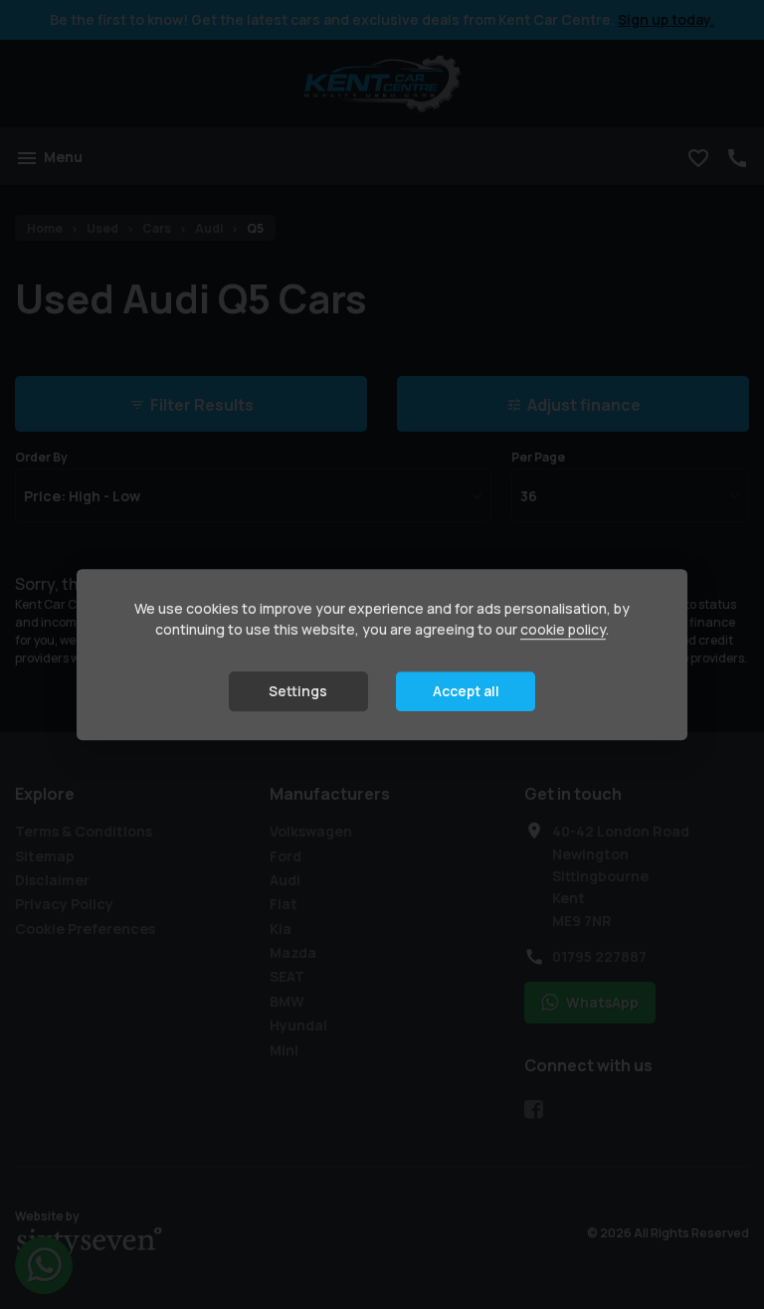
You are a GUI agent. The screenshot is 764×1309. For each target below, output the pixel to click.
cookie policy (563, 629)
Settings (298, 690)
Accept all (466, 690)
